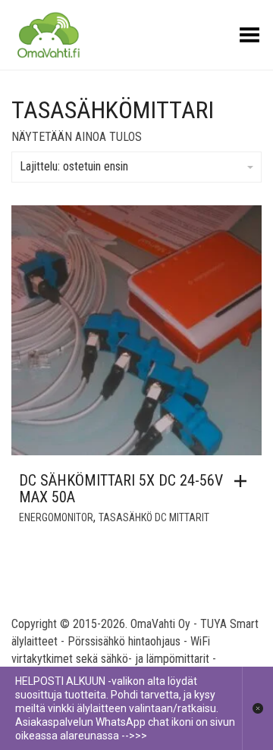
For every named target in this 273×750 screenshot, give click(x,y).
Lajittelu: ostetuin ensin (74, 166)
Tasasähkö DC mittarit (154, 517)
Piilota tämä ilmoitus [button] (257, 708)
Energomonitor (56, 517)
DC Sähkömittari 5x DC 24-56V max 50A (121, 488)
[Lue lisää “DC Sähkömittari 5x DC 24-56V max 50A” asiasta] (244, 481)
